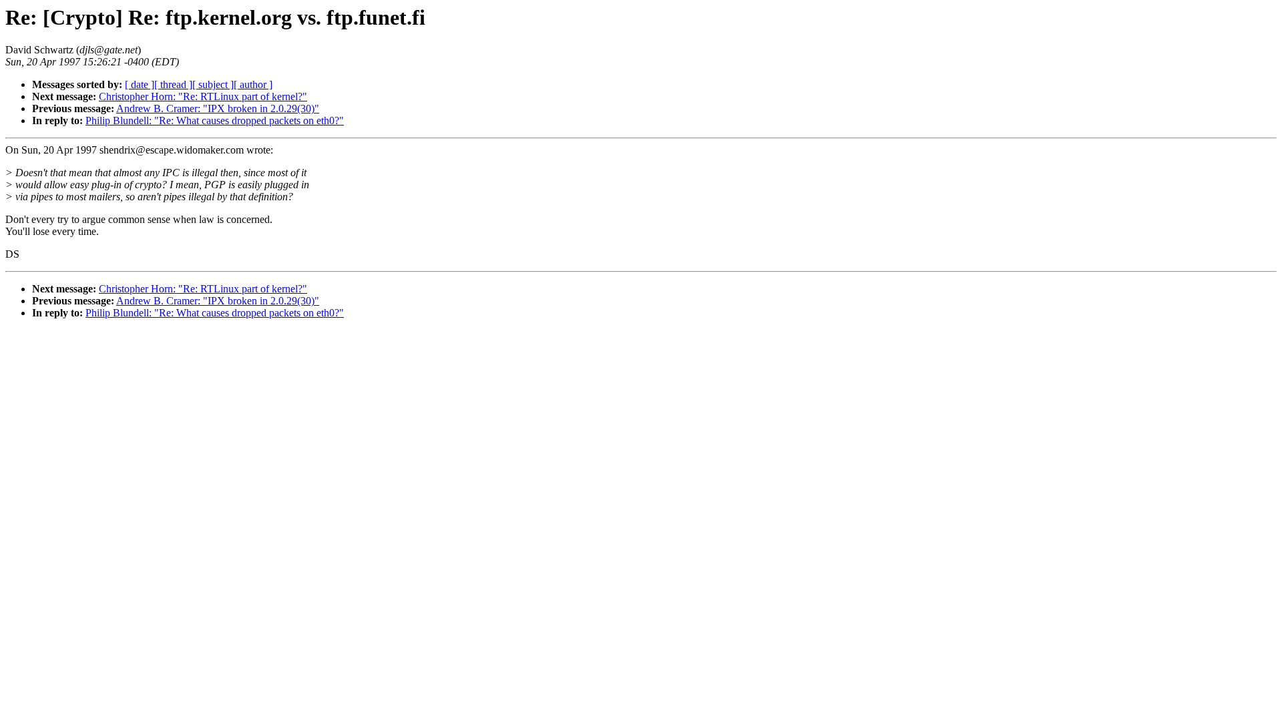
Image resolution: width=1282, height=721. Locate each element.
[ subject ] (213, 84)
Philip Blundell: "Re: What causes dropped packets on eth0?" (214, 120)
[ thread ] (173, 84)
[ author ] (253, 84)
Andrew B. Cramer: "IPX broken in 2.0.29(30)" (217, 108)
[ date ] (139, 84)
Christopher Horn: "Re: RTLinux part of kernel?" (203, 96)
